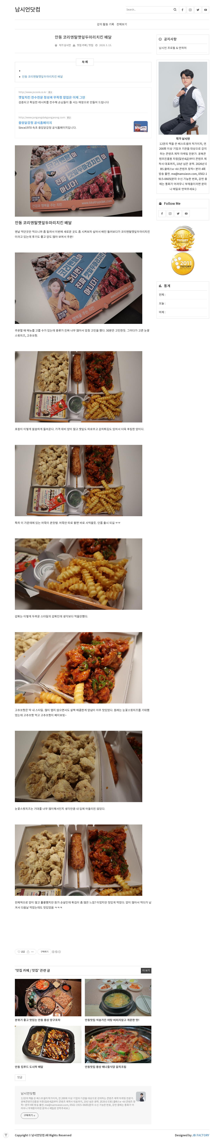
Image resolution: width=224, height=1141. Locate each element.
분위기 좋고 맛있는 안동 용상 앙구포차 (37, 1020)
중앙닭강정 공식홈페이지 (35, 123)
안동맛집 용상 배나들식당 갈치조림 (105, 1067)
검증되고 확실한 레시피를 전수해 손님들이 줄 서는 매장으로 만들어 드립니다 (64, 102)
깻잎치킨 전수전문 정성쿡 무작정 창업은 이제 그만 (52, 97)
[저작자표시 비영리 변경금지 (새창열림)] (56, 951)
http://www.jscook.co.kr (32, 92)
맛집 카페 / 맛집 (85, 45)
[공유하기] (28, 951)
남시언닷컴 (28, 1094)
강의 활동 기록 (105, 24)
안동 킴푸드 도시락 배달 (29, 1067)
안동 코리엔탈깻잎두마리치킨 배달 (83, 37)
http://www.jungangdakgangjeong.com (42, 117)
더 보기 (146, 970)
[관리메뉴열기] (6, 1135)
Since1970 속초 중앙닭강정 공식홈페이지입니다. (47, 127)
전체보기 (122, 24)
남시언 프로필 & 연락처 (173, 48)
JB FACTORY (200, 1135)
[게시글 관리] (32, 951)
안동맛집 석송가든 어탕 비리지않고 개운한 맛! (112, 1020)
